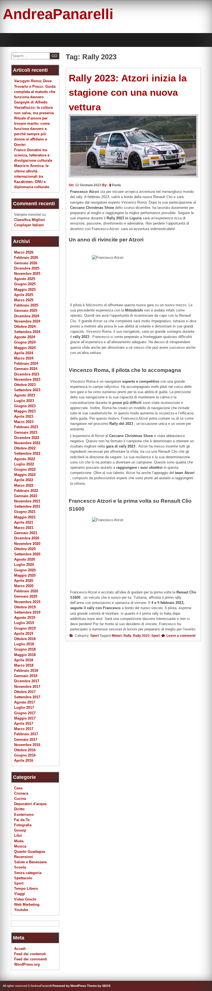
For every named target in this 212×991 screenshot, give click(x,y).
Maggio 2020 (25, 575)
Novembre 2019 (27, 602)
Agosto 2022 (24, 459)
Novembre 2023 (27, 379)
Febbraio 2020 (26, 591)
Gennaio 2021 (25, 533)
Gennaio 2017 (25, 739)
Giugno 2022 (25, 469)
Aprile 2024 (23, 353)
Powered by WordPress (69, 985)
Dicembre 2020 (26, 538)
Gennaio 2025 (25, 310)
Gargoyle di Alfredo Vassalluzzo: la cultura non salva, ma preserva (34, 107)
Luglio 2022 (24, 464)
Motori (117, 636)
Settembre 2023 (27, 390)
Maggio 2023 (25, 411)
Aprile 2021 (23, 522)
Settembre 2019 (27, 612)
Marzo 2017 (23, 729)
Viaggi (19, 894)
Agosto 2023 (24, 395)
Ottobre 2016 (25, 750)
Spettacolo (23, 878)
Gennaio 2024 (25, 369)
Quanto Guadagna (29, 851)
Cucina (20, 798)
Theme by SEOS (98, 985)
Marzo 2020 (23, 586)
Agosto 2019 (24, 618)
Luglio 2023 (24, 401)
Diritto (19, 809)
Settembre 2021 (27, 506)
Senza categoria (27, 873)
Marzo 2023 (23, 422)
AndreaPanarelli (58, 14)
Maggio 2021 (25, 517)
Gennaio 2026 (25, 263)
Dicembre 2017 (26, 681)
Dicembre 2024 (26, 316)
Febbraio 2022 (26, 491)
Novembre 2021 (27, 501)
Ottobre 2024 (25, 326)
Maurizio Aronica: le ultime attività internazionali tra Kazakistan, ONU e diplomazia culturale (31, 176)
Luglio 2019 (24, 623)
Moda (18, 841)
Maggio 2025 (25, 289)
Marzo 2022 (23, 485)
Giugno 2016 (25, 755)
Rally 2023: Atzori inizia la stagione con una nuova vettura (128, 92)
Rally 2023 (141, 636)
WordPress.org (27, 964)
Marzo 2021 (23, 528)
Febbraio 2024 (26, 363)
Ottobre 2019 (25, 607)
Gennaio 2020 (25, 596)
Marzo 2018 (23, 665)
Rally (127, 636)
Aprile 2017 (23, 723)
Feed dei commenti (30, 959)
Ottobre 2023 (25, 385)
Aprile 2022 (23, 480)
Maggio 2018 (25, 655)
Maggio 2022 (25, 475)
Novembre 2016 (27, 745)
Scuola (20, 867)
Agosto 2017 (24, 702)
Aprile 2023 (23, 416)
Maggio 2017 (25, 718)
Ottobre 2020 (25, 549)
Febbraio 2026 (26, 257)
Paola (116, 185)
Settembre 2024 (27, 332)
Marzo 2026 (23, 252)
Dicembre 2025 (26, 268)
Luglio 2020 (24, 565)
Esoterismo (24, 814)
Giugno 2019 (25, 628)
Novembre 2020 (27, 544)
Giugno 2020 (25, 570)
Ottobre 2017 (25, 692)
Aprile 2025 (23, 295)
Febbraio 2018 (26, 670)
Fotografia (22, 825)
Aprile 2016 (23, 760)
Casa (18, 788)
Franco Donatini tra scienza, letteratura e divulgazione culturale (33, 155)
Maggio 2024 (25, 348)
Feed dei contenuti (30, 954)
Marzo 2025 (23, 300)
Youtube (21, 910)
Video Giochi (25, 899)
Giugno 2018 (25, 649)
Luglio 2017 (24, 707)
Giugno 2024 (25, 342)
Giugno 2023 (25, 406)
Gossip (20, 830)
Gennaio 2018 (25, 676)
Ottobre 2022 (25, 448)
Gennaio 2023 (25, 432)
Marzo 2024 (23, 358)
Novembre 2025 (27, 273)
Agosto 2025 (24, 279)
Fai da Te (22, 820)
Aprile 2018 (23, 660)
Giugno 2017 (25, 713)
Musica (20, 846)
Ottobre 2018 (25, 639)
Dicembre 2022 (26, 438)
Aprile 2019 (23, 634)
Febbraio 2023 (26, 427)
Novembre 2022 (27, 443)
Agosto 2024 (24, 337)
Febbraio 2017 (26, 734)
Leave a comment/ (180, 636)
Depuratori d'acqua (30, 804)
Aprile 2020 (23, 581)
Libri (18, 835)
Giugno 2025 (25, 284)
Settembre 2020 (27, 554)
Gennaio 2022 (25, 496)
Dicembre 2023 (26, 374)
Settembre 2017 (27, 697)
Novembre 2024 (27, 321)
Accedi (20, 949)
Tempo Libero (26, 888)
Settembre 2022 (27, 453)
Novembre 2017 (27, 686)
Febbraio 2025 (26, 305)
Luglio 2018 (24, 644)
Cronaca (21, 793)
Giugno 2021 (25, 512)
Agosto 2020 (24, 559)
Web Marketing (26, 904)
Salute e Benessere (30, 862)
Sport (94, 636)
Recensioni (23, 857)
